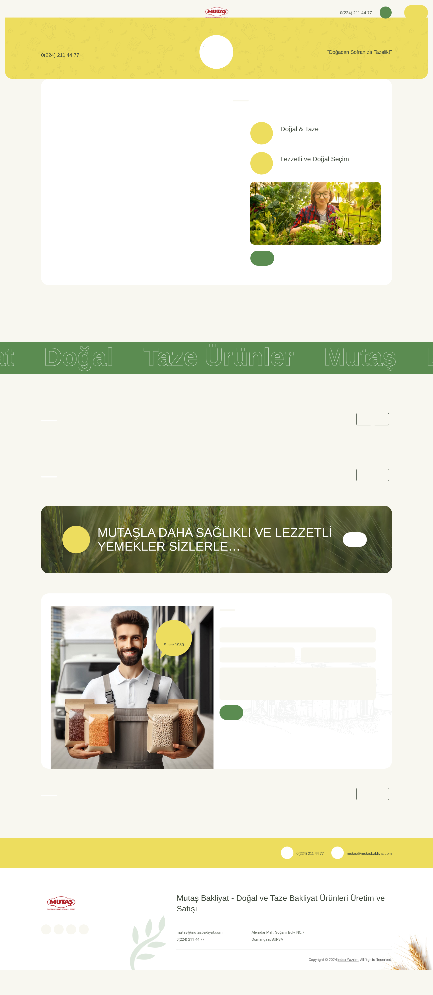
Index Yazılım (348, 960)
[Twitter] (59, 929)
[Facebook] (46, 929)
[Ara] (386, 13)
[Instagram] (84, 929)
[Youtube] (71, 929)
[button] (381, 419)
